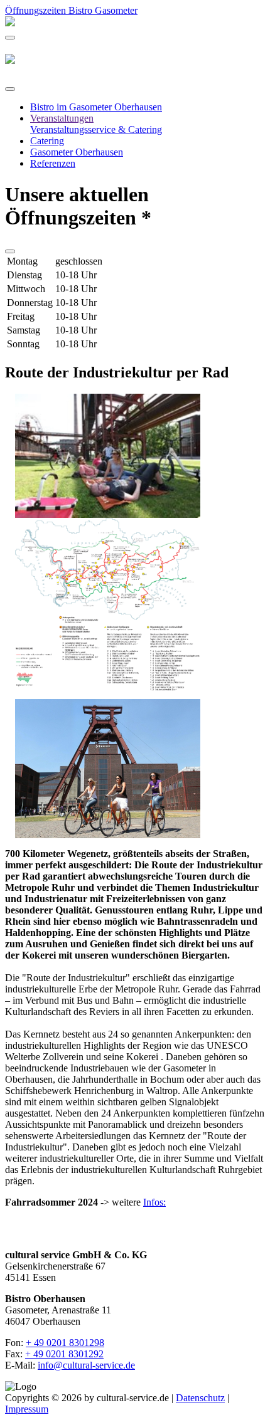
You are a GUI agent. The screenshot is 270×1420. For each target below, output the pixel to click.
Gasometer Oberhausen (76, 152)
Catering (47, 140)
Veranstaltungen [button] (62, 118)
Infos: (154, 1202)
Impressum (26, 1409)
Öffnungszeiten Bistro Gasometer (71, 10)
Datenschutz (200, 1397)
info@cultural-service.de (86, 1365)
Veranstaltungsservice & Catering (96, 129)
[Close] (10, 89)
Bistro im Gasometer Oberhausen (96, 107)
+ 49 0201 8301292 (64, 1354)
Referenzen (52, 163)
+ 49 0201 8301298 (65, 1342)
